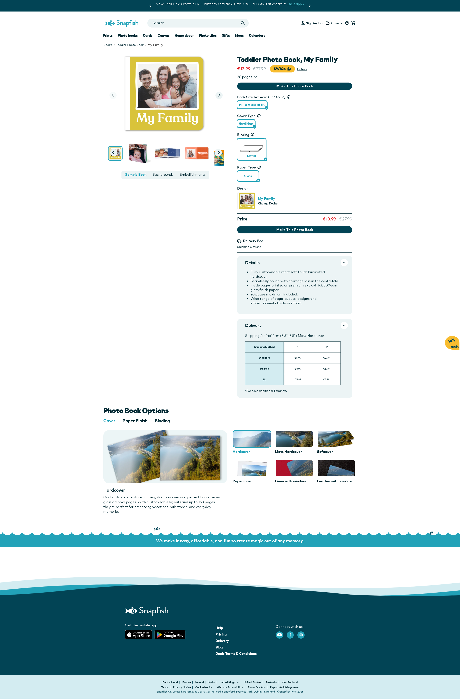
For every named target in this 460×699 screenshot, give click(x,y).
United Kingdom (230, 682)
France (186, 682)
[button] (219, 95)
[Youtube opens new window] (281, 633)
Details (302, 69)
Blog (219, 647)
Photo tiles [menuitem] (208, 35)
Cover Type (246, 116)
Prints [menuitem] (108, 35)
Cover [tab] (109, 420)
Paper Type (246, 167)
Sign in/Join (314, 23)
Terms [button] (165, 687)
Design (243, 188)
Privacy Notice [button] (182, 687)
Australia (272, 682)
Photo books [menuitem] (128, 35)
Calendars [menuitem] (257, 35)
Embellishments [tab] (192, 174)
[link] (252, 149)
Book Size (261, 97)
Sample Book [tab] (135, 174)
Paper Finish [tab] (135, 420)
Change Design (268, 203)
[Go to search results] (243, 23)
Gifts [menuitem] (226, 35)
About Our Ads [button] (257, 687)
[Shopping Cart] (352, 23)
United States (253, 682)
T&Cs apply (286, 4)
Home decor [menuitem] (184, 35)
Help (219, 628)
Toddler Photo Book (130, 45)
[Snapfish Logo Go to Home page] (121, 23)
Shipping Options (249, 247)
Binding (243, 135)
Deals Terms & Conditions (236, 653)
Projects (336, 23)
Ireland (199, 682)
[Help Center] (347, 23)
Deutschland (170, 682)
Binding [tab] (162, 420)
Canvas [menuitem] (164, 35)
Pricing (221, 634)
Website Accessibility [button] (230, 687)
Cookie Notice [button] (203, 687)
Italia (212, 682)
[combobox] (198, 23)
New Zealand (290, 682)
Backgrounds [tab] (162, 174)
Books (108, 45)
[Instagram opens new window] (302, 633)
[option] (252, 105)
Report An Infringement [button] (284, 687)
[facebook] (292, 633)
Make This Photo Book (294, 86)
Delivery (222, 641)
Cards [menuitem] (148, 35)
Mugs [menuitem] (239, 35)
